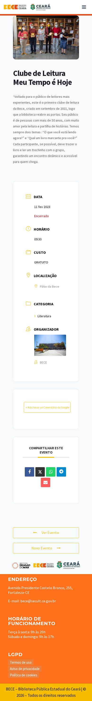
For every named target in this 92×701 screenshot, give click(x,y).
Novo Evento (41, 548)
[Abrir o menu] (83, 7)
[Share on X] (40, 472)
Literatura (44, 316)
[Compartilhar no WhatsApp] (50, 472)
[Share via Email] (45, 482)
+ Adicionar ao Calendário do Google (47, 407)
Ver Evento (50, 532)
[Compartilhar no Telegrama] (61, 472)
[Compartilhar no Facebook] (29, 472)
